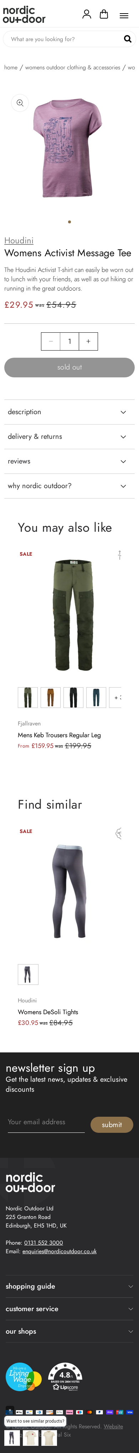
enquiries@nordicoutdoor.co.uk (59, 1251)
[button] (104, 15)
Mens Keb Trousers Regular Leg (59, 735)
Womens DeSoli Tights (48, 1012)
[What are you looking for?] (128, 39)
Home (10, 67)
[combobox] (69, 39)
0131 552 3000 (43, 1243)
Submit (112, 1125)
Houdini (19, 240)
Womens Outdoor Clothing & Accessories (72, 67)
